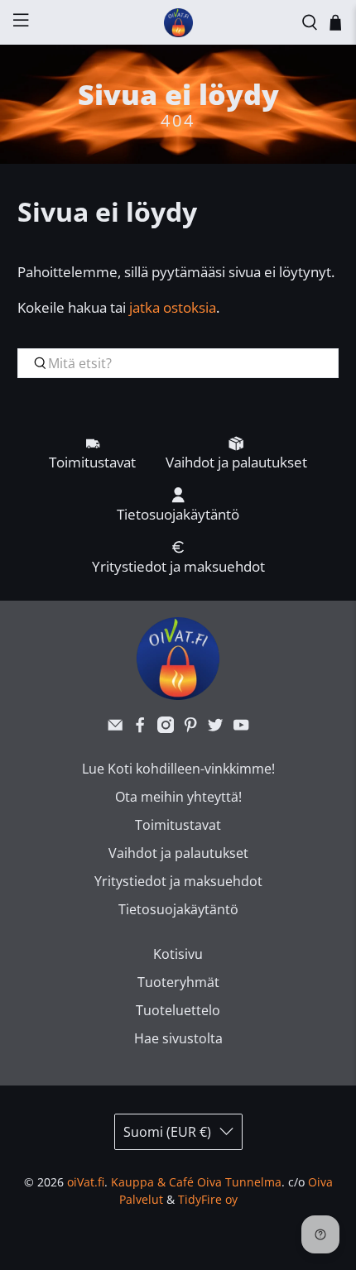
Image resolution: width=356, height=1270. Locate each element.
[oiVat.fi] (178, 22)
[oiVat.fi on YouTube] (241, 728)
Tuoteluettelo (178, 1010)
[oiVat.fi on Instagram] (165, 728)
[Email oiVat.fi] (115, 728)
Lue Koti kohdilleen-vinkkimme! (178, 769)
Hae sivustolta (178, 1038)
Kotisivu (178, 954)
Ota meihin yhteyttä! (178, 797)
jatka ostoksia (172, 307)
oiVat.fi (85, 1182)
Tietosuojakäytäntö (178, 909)
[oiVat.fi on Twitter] (215, 728)
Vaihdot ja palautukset (178, 853)
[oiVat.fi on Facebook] (140, 728)
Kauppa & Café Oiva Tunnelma (196, 1182)
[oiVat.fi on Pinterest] (190, 728)
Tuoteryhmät (178, 982)
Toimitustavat (178, 825)
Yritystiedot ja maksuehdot (178, 881)
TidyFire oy (208, 1199)
